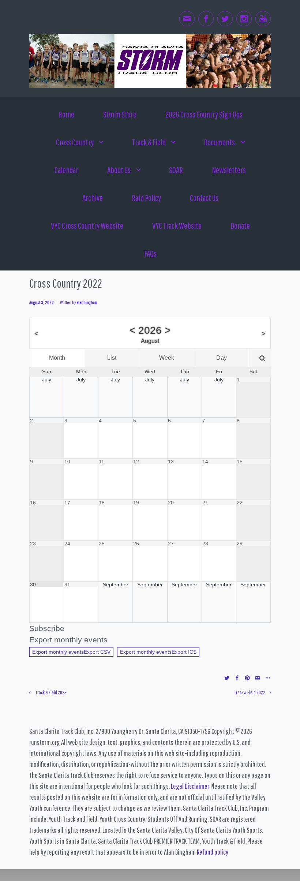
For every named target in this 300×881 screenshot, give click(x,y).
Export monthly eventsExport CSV (71, 652)
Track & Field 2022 (249, 692)
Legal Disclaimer (190, 786)
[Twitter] (225, 18)
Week (166, 358)
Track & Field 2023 (51, 692)
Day (221, 358)
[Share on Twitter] (227, 677)
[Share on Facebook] (237, 677)
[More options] (267, 677)
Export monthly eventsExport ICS (158, 652)
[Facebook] (206, 18)
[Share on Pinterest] (247, 677)
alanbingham (86, 302)
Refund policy (212, 852)
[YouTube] (263, 18)
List (111, 358)
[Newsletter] (187, 18)
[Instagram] (244, 18)
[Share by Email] (257, 677)
